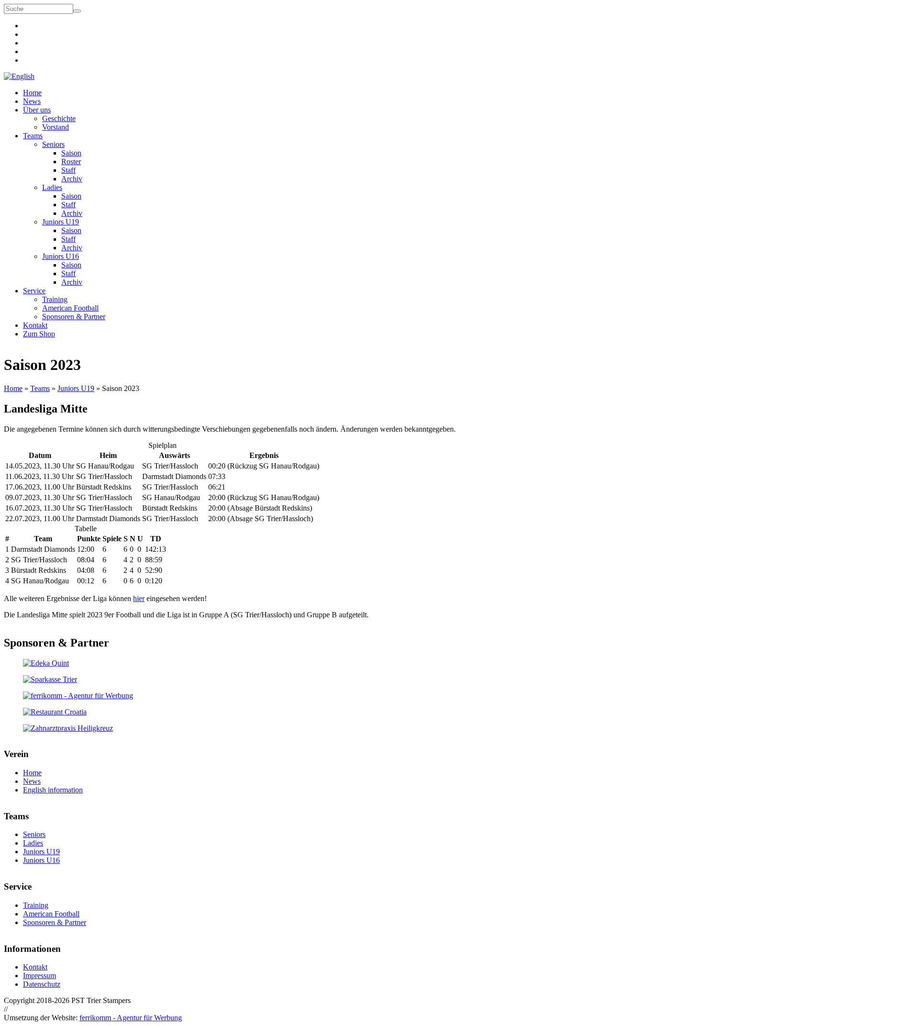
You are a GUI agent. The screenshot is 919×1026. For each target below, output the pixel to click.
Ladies (52, 187)
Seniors (53, 144)
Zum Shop (39, 334)
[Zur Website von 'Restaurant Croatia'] (459, 712)
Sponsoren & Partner (73, 316)
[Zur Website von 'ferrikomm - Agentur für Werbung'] (459, 695)
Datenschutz (41, 984)
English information (53, 790)
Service (34, 291)
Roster (71, 161)
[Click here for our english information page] (19, 76)
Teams (33, 136)
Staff (68, 170)
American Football (70, 308)
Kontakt (35, 325)
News (32, 101)
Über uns (37, 110)
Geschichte (59, 118)
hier (139, 598)
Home (32, 93)
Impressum (39, 975)
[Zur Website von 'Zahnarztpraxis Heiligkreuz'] (459, 728)
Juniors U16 (60, 256)
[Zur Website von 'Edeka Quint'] (459, 663)
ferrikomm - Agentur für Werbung (130, 1018)
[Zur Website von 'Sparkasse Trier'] (459, 679)
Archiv (71, 179)
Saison (71, 153)
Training (54, 299)
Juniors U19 (60, 222)
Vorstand (55, 127)
